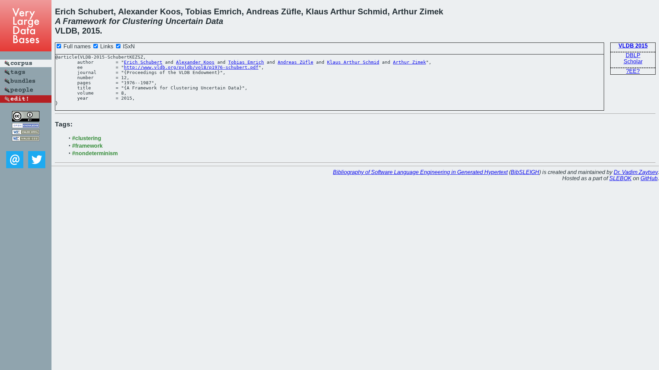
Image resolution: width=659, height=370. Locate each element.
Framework (84, 21)
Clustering (142, 21)
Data (214, 21)
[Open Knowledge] (25, 126)
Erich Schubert (143, 62)
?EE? (633, 71)
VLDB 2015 (633, 46)
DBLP (633, 55)
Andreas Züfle (295, 62)
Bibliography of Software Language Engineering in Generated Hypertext (420, 172)
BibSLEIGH (525, 172)
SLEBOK (620, 178)
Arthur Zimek (409, 62)
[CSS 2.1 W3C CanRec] (25, 146)
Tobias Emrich (246, 62)
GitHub (649, 178)
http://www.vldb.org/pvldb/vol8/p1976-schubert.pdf (191, 67)
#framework (87, 146)
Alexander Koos (195, 62)
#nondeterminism (95, 153)
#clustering (86, 138)
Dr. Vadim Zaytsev (636, 172)
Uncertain (184, 21)
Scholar (633, 61)
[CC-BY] (25, 120)
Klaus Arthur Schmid (353, 62)
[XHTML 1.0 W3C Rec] (25, 133)
